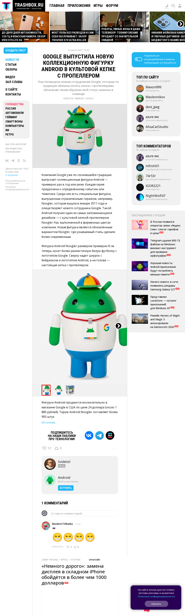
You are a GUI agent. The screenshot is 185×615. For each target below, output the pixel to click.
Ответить (57, 546)
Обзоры (11, 69)
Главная (57, 5)
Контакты (13, 94)
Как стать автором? (16, 144)
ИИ (7, 130)
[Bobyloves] (110, 435)
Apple (64, 559)
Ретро (9, 134)
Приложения (79, 5)
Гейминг (11, 117)
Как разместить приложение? (13, 150)
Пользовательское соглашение (15, 182)
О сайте (11, 89)
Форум (112, 5)
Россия (10, 108)
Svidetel (64, 461)
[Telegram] (99, 435)
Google (90, 98)
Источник (48, 422)
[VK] (89, 435)
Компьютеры (14, 126)
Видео (10, 77)
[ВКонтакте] (7, 160)
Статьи (10, 64)
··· (114, 448)
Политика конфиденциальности (17, 188)
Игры (98, 5)
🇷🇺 (54, 528)
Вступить (66, 488)
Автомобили (14, 113)
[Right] (180, 24)
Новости (12, 60)
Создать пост (15, 50)
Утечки (75, 559)
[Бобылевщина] (18, 160)
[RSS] (24, 160)
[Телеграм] (13, 160)
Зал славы (13, 82)
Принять (156, 603)
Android (79, 98)
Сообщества (14, 104)
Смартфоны (14, 121)
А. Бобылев (11, 175)
